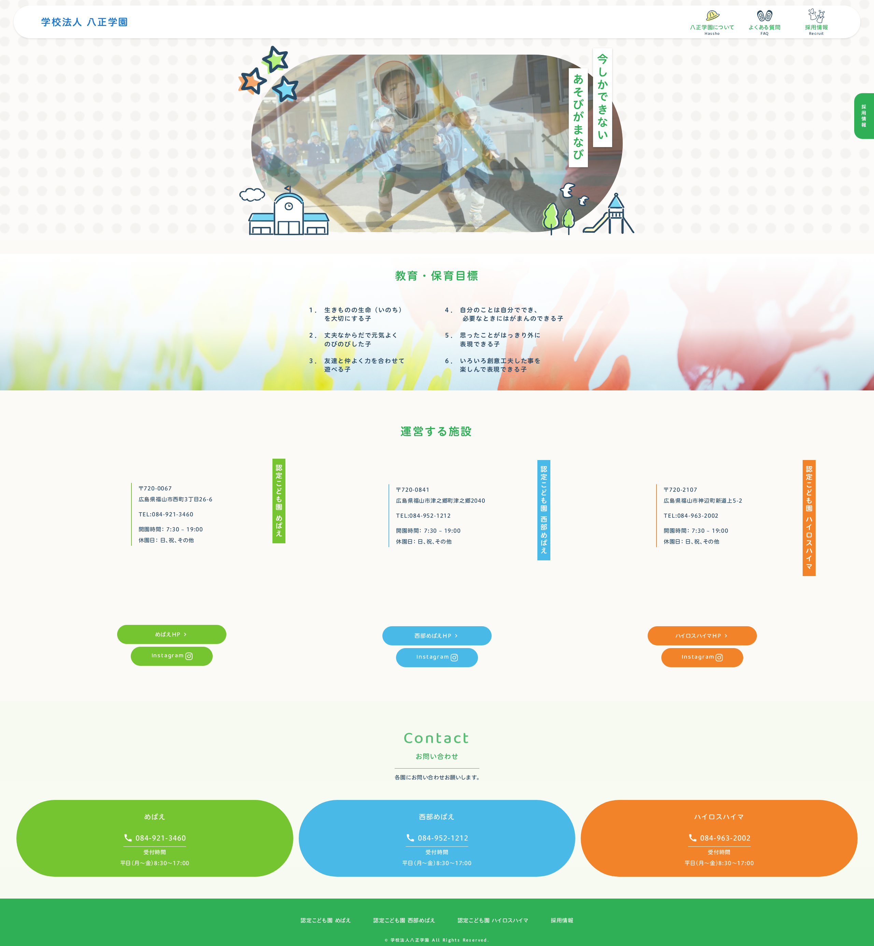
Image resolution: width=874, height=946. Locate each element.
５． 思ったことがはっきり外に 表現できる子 (492, 339)
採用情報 (562, 920)
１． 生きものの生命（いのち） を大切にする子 (356, 314)
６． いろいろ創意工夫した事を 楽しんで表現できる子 (492, 365)
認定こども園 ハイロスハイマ (493, 920)
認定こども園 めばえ (325, 920)
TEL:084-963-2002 (691, 516)
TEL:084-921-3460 (166, 514)
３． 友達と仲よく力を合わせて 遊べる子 (356, 365)
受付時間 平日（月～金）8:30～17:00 (155, 857)
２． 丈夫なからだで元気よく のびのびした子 (353, 339)
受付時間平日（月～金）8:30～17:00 (719, 857)
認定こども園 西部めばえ (404, 920)
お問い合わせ (437, 756)
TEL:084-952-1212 (423, 516)
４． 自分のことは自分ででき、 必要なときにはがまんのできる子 (504, 314)
